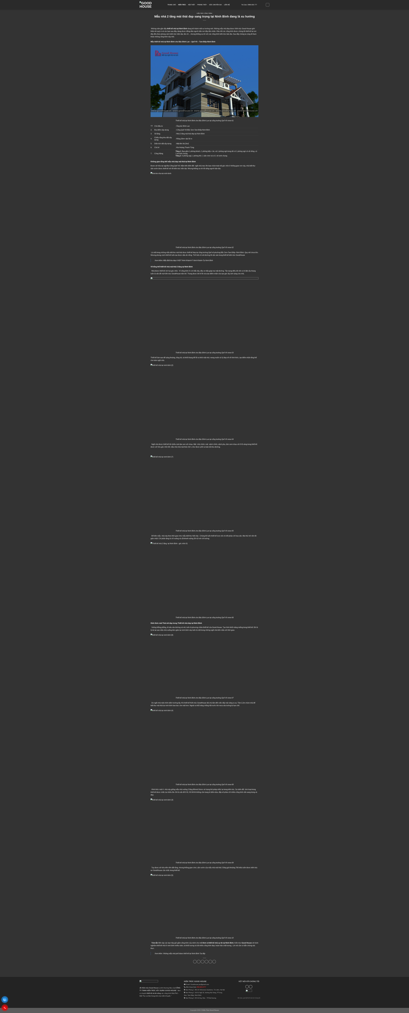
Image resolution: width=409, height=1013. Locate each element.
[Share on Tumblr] (210, 961)
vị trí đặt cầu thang (249, 271)
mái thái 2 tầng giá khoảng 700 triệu (228, 867)
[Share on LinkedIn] (206, 961)
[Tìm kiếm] (267, 4)
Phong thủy (202, 5)
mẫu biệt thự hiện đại (190, 536)
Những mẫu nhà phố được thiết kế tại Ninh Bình (181, 953)
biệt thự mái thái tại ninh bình (161, 705)
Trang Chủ (171, 5)
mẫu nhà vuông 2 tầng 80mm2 (187, 789)
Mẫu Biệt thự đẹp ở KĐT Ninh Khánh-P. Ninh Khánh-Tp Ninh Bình (188, 260)
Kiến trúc (182, 5)
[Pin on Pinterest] (202, 961)
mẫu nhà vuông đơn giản (169, 630)
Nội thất (191, 5)
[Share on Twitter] (198, 961)
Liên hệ (227, 5)
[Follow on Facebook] (259, 5)
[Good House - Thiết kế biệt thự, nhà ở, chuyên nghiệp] (152, 4)
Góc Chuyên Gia (215, 5)
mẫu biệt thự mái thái (174, 252)
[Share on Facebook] (195, 961)
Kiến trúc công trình (204, 13)
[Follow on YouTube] (262, 5)
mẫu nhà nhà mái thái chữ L (181, 447)
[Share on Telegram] (214, 961)
